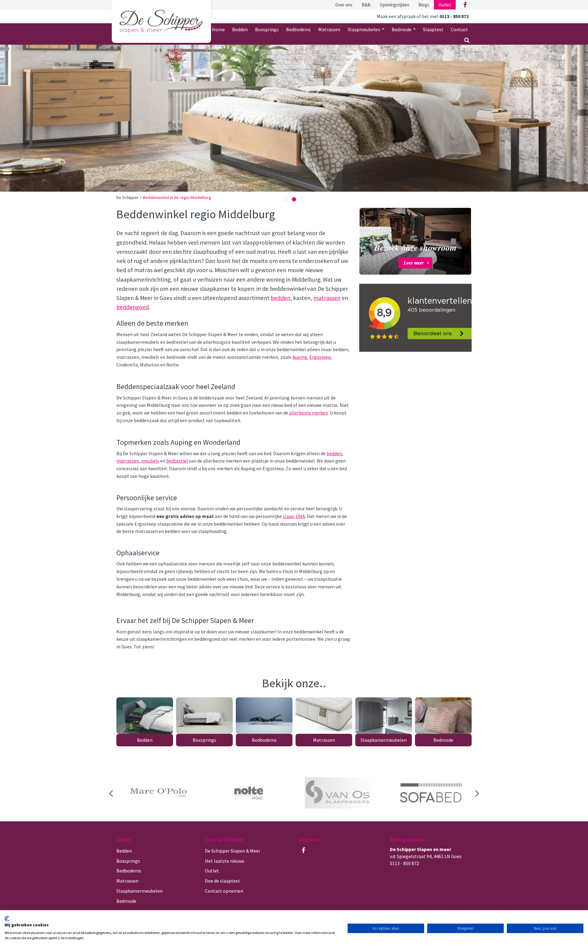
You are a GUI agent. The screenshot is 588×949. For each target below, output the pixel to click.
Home (218, 29)
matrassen (327, 298)
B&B (366, 5)
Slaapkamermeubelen (383, 740)
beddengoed (132, 307)
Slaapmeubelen (364, 29)
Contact (459, 29)
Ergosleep (320, 357)
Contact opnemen (224, 891)
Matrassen (329, 29)
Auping (299, 357)
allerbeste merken (308, 413)
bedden (280, 298)
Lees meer (414, 262)
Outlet (445, 5)
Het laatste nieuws (224, 861)
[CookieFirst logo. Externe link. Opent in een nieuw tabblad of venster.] (7, 918)
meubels (150, 461)
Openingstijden (394, 5)
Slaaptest (433, 29)
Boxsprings (267, 29)
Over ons (343, 5)
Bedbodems (298, 29)
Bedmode (402, 29)
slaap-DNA (294, 516)
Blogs (423, 5)
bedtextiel (177, 461)
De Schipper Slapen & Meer (232, 851)
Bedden (240, 29)
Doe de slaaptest (222, 881)
